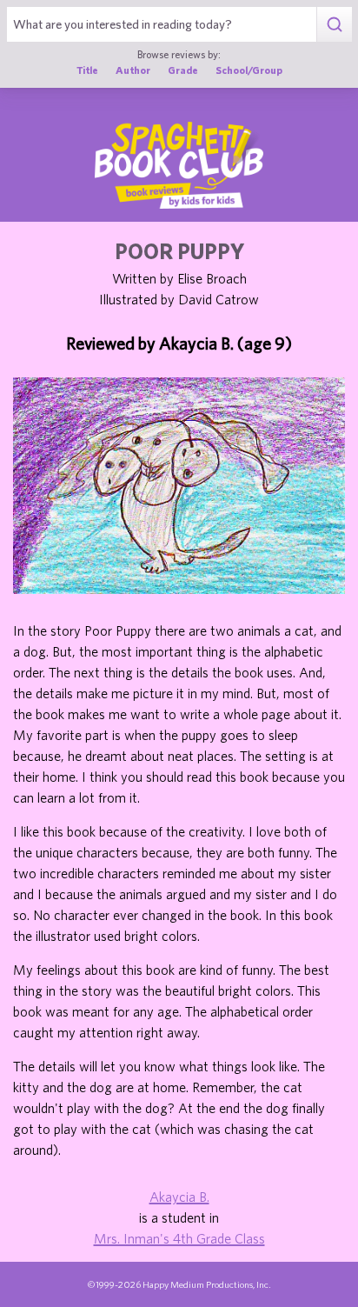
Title (87, 69)
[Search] (334, 24)
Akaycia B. (179, 1196)
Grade (183, 69)
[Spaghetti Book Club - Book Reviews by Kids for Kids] (179, 165)
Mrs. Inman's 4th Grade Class (179, 1238)
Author (133, 69)
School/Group (248, 69)
